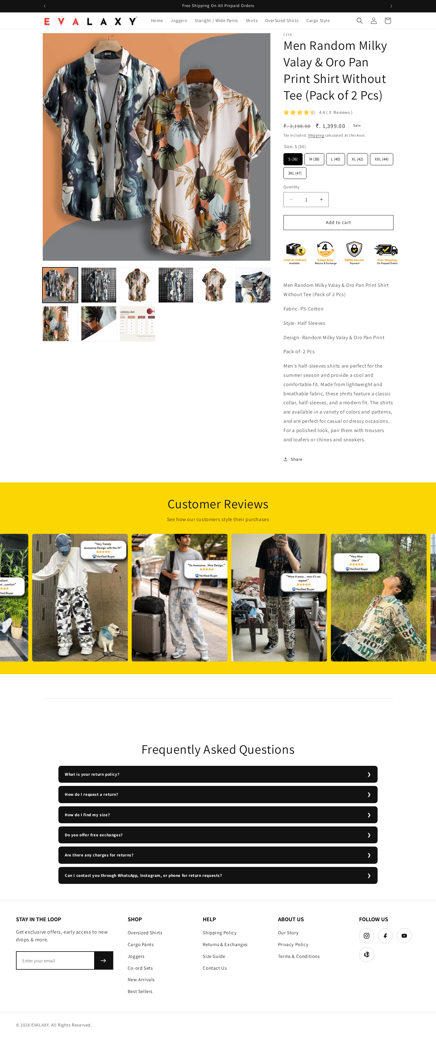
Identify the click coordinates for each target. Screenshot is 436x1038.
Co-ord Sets (140, 968)
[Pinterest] (366, 954)
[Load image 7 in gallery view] (60, 323)
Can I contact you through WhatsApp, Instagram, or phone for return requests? (143, 875)
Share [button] (297, 459)
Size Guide (214, 956)
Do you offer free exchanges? (94, 835)
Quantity (291, 187)
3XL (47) (295, 171)
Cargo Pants (141, 944)
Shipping (316, 135)
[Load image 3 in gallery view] (137, 285)
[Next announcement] (391, 6)
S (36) (293, 157)
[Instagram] (366, 935)
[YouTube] (404, 935)
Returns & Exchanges (225, 944)
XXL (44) (381, 157)
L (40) (336, 157)
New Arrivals (141, 979)
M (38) (314, 157)
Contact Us (215, 968)
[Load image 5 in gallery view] (214, 285)
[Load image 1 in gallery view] (60, 285)
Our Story (288, 933)
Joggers (136, 956)
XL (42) (357, 157)
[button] (360, 21)
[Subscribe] (103, 960)
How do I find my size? (87, 815)
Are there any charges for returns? (99, 855)
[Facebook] (385, 935)
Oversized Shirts (145, 933)
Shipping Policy (220, 933)
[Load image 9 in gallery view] (137, 323)
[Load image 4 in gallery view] (176, 285)
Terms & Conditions (299, 956)
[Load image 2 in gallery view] (99, 285)
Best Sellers (140, 991)
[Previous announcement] (45, 6)
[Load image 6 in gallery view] (253, 285)
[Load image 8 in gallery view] (99, 323)
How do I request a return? (91, 794)
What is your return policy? (92, 774)
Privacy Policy (293, 944)
